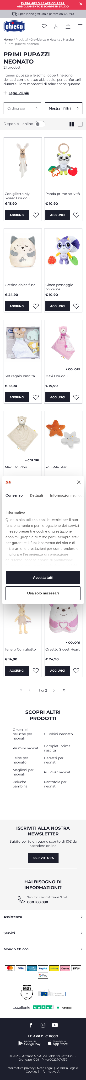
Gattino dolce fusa (20, 285)
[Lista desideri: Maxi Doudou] (76, 397)
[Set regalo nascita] (23, 345)
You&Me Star (56, 467)
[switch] (40, 124)
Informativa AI (50, 1071)
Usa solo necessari (43, 593)
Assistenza (13, 917)
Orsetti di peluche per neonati (22, 734)
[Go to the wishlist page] (44, 26)
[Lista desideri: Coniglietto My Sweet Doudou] (36, 215)
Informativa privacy (20, 1068)
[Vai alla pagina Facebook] (31, 1025)
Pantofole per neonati (55, 784)
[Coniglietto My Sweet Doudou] (23, 163)
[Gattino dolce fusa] (23, 254)
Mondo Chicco (16, 949)
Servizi (9, 933)
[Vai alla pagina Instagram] (43, 1025)
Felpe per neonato (20, 760)
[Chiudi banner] (79, 482)
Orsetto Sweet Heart (62, 649)
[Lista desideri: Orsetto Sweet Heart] (76, 671)
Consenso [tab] (14, 495)
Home (8, 39)
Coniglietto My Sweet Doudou (17, 196)
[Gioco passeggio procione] (63, 254)
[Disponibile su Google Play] (29, 1043)
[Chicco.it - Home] (14, 26)
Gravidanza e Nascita (45, 39)
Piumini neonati (26, 748)
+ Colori (73, 369)
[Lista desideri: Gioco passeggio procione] (76, 306)
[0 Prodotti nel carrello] (68, 27)
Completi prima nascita (57, 748)
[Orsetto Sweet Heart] (63, 618)
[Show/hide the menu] (80, 26)
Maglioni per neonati (23, 772)
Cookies (31, 1071)
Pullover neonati (57, 772)
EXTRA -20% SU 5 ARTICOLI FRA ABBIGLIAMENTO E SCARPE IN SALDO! (43, 4)
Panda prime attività (62, 194)
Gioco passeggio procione (59, 287)
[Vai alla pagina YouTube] (55, 1025)
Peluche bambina (20, 784)
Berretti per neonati (54, 760)
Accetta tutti (43, 577)
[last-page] (62, 691)
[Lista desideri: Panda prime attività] (76, 215)
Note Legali (45, 1068)
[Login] (56, 26)
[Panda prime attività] (63, 163)
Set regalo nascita (20, 376)
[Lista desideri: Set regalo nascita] (36, 397)
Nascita (68, 39)
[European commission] (52, 992)
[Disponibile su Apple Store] (58, 1043)
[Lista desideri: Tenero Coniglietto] (36, 671)
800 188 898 (37, 902)
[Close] (81, 4)
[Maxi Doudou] (63, 345)
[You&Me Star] (63, 436)
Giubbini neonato (58, 734)
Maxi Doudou (56, 376)
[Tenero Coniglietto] (23, 618)
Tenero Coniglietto (20, 649)
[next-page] (53, 691)
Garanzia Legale (67, 1068)
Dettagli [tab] (36, 495)
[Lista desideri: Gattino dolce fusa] (36, 306)
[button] (22, 108)
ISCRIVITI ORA (43, 858)
